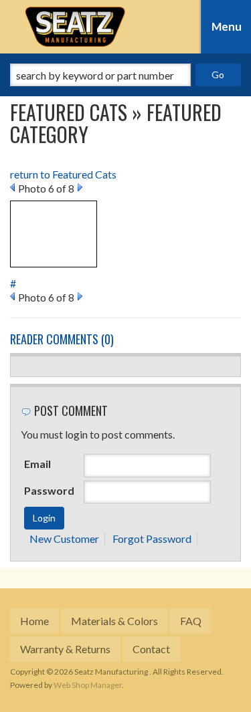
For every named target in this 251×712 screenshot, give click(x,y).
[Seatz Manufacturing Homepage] (75, 26)
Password (49, 490)
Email (37, 463)
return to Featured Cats (63, 174)
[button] (125, 75)
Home (34, 620)
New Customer (64, 538)
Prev (12, 187)
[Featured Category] (53, 232)
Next (80, 187)
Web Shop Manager (88, 685)
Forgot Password (151, 538)
